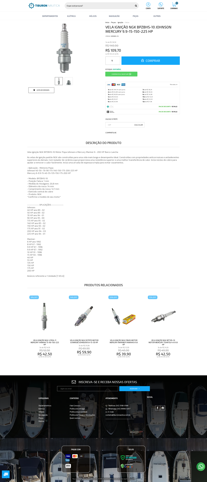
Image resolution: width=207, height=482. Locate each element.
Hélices (41, 412)
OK (138, 125)
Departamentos (45, 405)
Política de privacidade (78, 412)
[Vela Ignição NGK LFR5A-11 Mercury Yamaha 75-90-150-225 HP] (44, 330)
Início (107, 22)
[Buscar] (136, 5)
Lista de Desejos (42, 90)
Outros (41, 421)
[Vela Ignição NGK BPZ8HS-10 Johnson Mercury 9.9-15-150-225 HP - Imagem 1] (59, 81)
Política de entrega (77, 409)
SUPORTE (161, 8)
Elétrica (42, 409)
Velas (127, 22)
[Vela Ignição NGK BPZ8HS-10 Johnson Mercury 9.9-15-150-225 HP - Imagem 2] (69, 81)
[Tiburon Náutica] (44, 5)
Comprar (152, 60)
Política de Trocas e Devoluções (82, 415)
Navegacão (43, 415)
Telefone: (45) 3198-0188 (118, 405)
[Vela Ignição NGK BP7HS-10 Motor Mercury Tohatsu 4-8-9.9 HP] (163, 330)
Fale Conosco (75, 405)
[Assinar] (134, 388)
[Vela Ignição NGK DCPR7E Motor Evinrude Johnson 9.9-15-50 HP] (84, 330)
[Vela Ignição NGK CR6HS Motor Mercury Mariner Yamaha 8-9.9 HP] (123, 330)
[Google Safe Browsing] (127, 466)
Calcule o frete (111, 119)
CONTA (148, 8)
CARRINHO (174, 5)
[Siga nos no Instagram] (162, 408)
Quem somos (75, 418)
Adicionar (50, 362)
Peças (113, 22)
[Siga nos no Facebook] (157, 408)
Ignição (120, 22)
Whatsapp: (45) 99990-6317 (119, 409)
